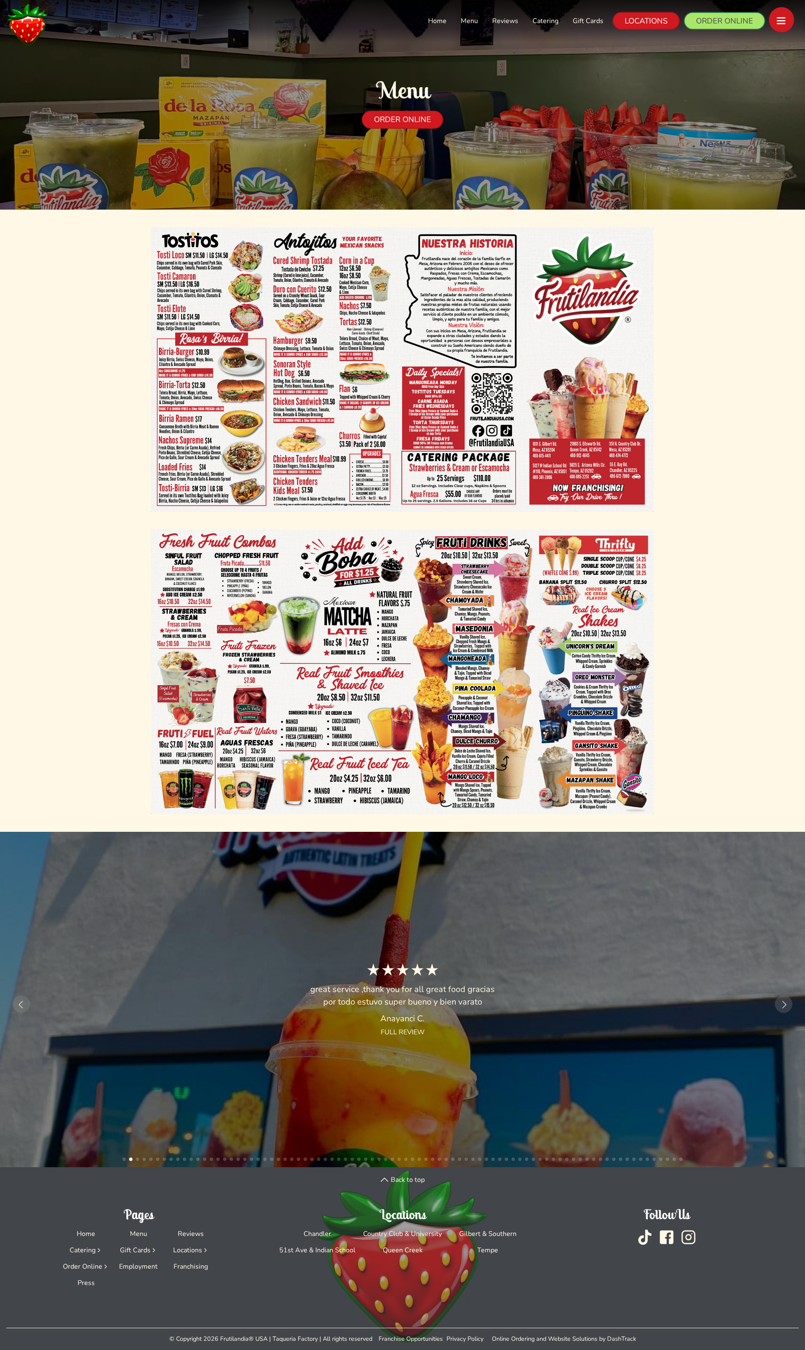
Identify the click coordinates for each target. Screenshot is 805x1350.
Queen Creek (403, 1250)
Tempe (487, 1250)
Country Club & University (402, 1233)
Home (437, 21)
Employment (138, 1266)
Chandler (317, 1233)
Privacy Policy (465, 1338)
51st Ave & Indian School (317, 1250)
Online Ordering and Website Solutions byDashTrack (564, 1338)
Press (86, 1283)
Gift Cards (588, 21)
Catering (545, 21)
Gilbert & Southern (488, 1233)
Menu (469, 21)
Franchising (191, 1266)
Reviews (505, 21)
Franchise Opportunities (411, 1338)
